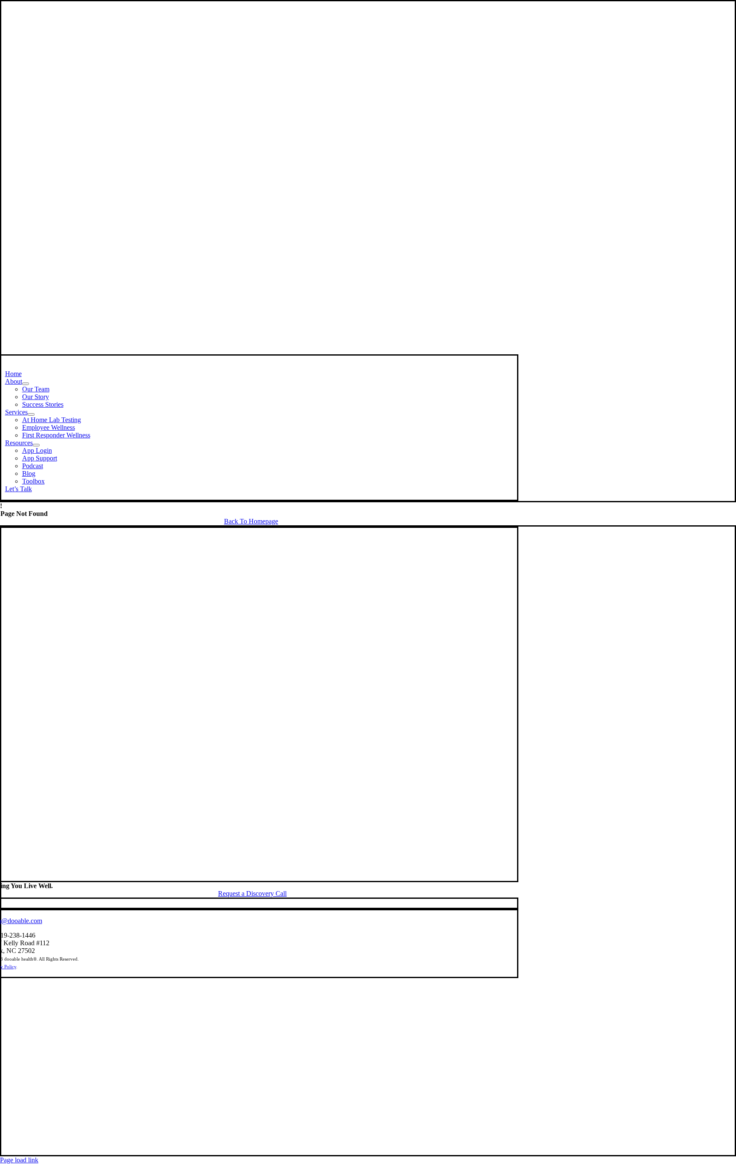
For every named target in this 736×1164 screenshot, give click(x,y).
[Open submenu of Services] (31, 414)
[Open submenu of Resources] (36, 445)
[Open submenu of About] (25, 383)
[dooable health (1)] (252, 876)
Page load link (19, 1160)
